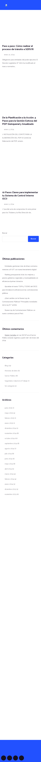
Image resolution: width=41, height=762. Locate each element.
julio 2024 (8, 453)
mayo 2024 (9, 463)
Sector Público (10, 375)
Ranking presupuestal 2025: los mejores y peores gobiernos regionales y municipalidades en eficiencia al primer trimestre (20, 278)
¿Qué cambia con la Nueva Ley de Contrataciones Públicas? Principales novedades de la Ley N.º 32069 (19, 302)
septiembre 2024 (11, 443)
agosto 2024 (9, 448)
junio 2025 (8, 408)
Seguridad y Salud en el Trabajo (16, 380)
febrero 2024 (9, 479)
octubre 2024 (10, 438)
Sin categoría (9, 386)
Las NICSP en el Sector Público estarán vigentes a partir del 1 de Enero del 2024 (20, 338)
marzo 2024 (9, 474)
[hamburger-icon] (33, 5)
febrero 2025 (9, 418)
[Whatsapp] (21, 757)
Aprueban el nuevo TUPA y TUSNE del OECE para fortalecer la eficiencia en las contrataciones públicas (20, 290)
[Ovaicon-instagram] (9, 757)
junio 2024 (8, 458)
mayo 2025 (9, 413)
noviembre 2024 (10, 433)
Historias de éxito (11, 370)
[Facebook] (3, 757)
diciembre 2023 (10, 489)
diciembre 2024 (10, 428)
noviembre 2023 (10, 494)
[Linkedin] (15, 757)
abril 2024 (8, 468)
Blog (6, 365)
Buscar (4, 233)
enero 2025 (9, 423)
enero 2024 (9, 484)
